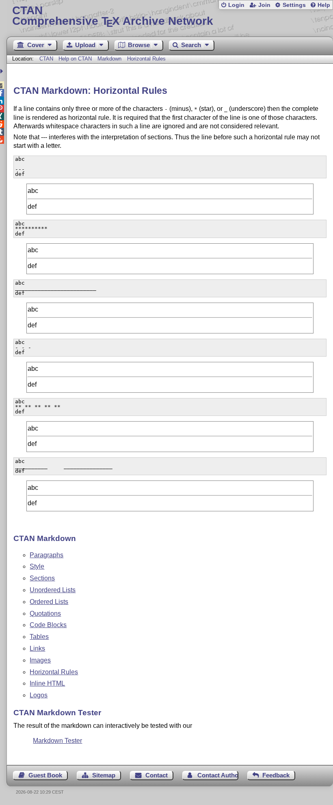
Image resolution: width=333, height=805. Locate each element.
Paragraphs (46, 555)
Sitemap (103, 775)
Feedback (276, 775)
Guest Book (45, 775)
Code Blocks (48, 624)
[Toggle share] (2, 71)
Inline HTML (47, 683)
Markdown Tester (57, 740)
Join (264, 5)
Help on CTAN (75, 59)
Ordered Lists (49, 601)
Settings (294, 5)
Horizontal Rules (146, 59)
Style (37, 566)
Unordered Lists (53, 589)
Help (324, 5)
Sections (42, 578)
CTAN (46, 59)
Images (40, 660)
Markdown (109, 59)
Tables (39, 636)
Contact (156, 775)
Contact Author (217, 775)
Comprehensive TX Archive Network (112, 16)
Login (236, 5)
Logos (39, 695)
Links (37, 648)
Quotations (45, 613)
